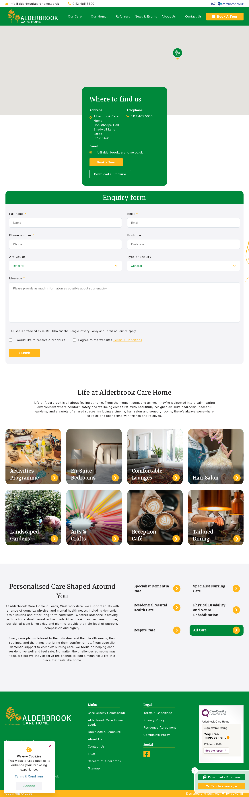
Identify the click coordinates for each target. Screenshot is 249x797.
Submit (24, 353)
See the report (214, 750)
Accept (29, 786)
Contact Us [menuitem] (193, 16)
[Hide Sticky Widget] (195, 770)
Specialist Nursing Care (209, 588)
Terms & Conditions (127, 340)
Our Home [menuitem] (98, 16)
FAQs (92, 754)
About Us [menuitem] (169, 16)
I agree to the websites (110, 340)
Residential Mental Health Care (150, 607)
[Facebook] (146, 756)
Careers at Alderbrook (104, 761)
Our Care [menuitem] (75, 16)
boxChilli (237, 793)
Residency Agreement (159, 727)
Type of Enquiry (139, 257)
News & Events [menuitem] (146, 16)
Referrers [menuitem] (123, 16)
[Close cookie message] (50, 745)
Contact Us (96, 746)
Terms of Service (116, 331)
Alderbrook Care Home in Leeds (107, 722)
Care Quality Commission (106, 713)
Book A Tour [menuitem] (227, 16)
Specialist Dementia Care (151, 588)
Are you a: (17, 257)
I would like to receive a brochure (40, 340)
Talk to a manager (224, 786)
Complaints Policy (156, 735)
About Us (95, 739)
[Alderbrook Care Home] (32, 16)
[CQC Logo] (214, 716)
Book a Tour (106, 162)
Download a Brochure (110, 174)
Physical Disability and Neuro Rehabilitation (209, 610)
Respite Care (144, 630)
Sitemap (94, 768)
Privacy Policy (89, 331)
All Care (200, 630)
